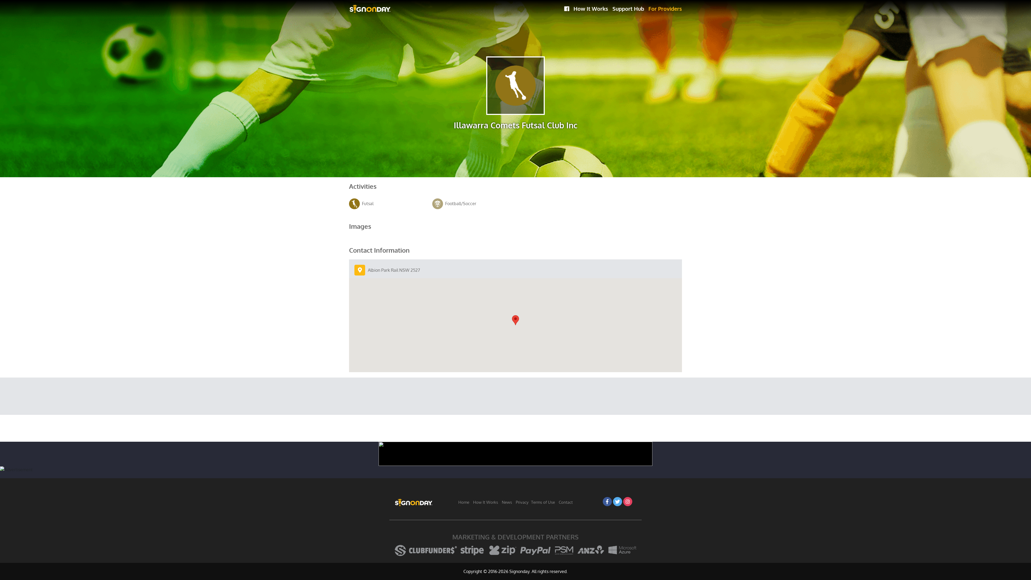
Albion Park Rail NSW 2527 (394, 270)
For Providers (665, 8)
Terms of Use (543, 502)
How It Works (590, 8)
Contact (566, 502)
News (507, 502)
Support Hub (628, 8)
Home (463, 502)
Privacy (522, 502)
